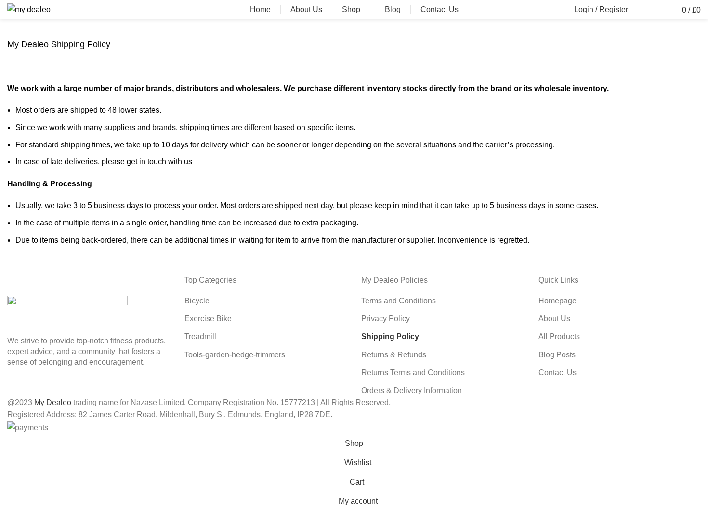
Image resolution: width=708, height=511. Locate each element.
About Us (554, 318)
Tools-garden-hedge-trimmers (234, 355)
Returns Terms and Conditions (413, 372)
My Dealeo (52, 402)
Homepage (557, 301)
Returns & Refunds (393, 355)
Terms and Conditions (398, 301)
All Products (559, 336)
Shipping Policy (390, 336)
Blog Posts (557, 355)
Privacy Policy (385, 318)
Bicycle (197, 301)
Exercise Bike (208, 318)
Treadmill (200, 336)
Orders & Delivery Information (411, 390)
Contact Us (557, 372)
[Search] (640, 9)
